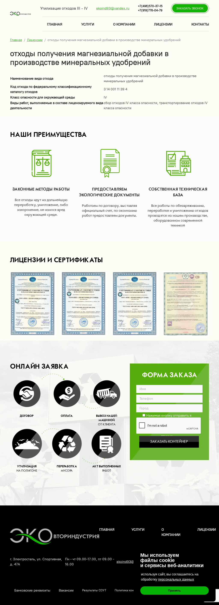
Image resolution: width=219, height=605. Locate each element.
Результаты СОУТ (94, 590)
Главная (54, 24)
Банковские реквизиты (32, 590)
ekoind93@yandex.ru (112, 8)
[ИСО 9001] (84, 304)
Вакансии (66, 590)
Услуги (87, 24)
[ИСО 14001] (135, 304)
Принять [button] (174, 590)
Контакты (200, 24)
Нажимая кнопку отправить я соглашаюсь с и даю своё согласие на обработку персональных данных (167, 415)
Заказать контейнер (169, 442)
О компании (124, 24)
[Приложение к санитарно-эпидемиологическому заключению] (186, 304)
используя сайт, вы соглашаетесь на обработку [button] (169, 576)
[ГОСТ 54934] (33, 304)
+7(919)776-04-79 (150, 10)
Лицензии (163, 24)
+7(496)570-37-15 (150, 6)
